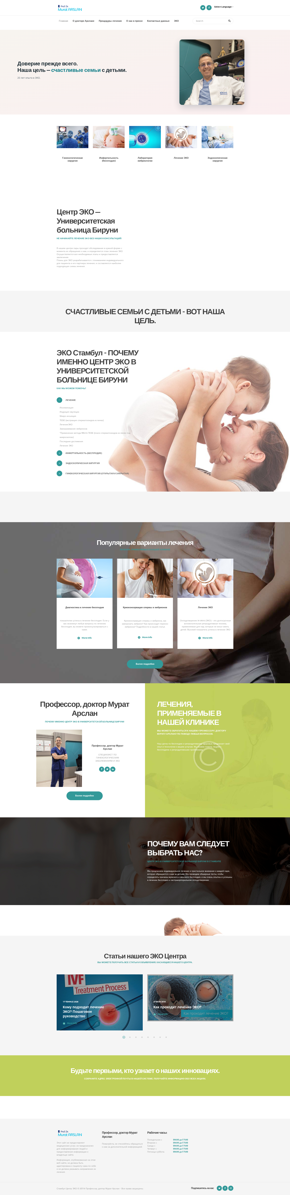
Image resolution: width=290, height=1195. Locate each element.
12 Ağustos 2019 (161, 988)
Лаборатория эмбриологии (145, 159)
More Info (87, 638)
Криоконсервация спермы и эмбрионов (145, 607)
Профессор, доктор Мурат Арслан (107, 747)
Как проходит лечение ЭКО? (87, 1007)
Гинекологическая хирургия (72, 159)
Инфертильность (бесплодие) (108, 159)
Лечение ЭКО (181, 158)
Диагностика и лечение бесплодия (84, 607)
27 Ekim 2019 (69, 1002)
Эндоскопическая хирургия (217, 159)
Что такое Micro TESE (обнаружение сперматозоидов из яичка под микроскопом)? (175, 1000)
